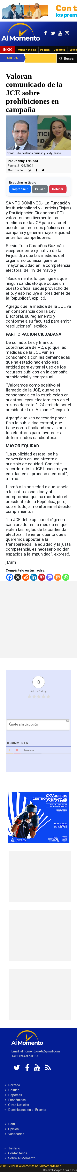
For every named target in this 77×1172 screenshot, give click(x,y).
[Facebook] (9, 577)
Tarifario (14, 1148)
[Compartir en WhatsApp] (27, 170)
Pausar (40, 189)
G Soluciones (69, 1170)
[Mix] (57, 577)
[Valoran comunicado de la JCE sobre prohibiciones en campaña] (38, 133)
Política (44, 49)
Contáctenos (17, 1153)
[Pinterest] (41, 577)
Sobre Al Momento (22, 1158)
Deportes (59, 49)
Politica (13, 1090)
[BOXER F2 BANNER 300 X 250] (38, 817)
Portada (14, 1085)
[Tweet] (41, 170)
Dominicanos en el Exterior (27, 1110)
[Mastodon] (49, 577)
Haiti (11, 1124)
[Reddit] (25, 577)
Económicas (17, 1100)
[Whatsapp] (65, 577)
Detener (57, 189)
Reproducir (20, 189)
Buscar (69, 58)
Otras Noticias (27, 49)
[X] (17, 577)
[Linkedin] (33, 577)
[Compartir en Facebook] (34, 170)
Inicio (7, 49)
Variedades (16, 1134)
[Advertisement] (38, 619)
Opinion (13, 1129)
